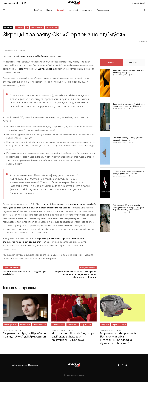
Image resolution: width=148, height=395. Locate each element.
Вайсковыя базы (58, 325)
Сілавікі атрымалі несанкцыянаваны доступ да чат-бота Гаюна (128, 172)
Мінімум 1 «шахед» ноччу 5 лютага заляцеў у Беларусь (128, 139)
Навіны (49, 10)
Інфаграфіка (87, 10)
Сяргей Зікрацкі (51, 27)
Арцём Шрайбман (10, 325)
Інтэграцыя (105, 325)
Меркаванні (73, 10)
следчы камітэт (37, 27)
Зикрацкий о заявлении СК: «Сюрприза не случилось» (40, 56)
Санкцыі (60, 10)
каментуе (23, 69)
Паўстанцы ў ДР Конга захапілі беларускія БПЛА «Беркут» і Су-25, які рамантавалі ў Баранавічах (129, 207)
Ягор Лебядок (86, 325)
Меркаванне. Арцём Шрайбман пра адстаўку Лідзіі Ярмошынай (24, 334)
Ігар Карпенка (25, 325)
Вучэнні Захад (72, 325)
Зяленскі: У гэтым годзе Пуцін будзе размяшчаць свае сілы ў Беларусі (129, 105)
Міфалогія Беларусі (119, 325)
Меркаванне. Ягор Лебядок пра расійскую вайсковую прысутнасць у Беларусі (72, 336)
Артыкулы (22, 365)
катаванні (19, 27)
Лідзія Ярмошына (39, 325)
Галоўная (38, 10)
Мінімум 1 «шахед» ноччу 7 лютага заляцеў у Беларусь (128, 71)
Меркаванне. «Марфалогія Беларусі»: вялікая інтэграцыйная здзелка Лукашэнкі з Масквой (76, 274)
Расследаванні (103, 10)
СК (27, 27)
